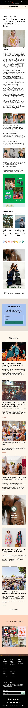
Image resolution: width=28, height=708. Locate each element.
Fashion (23, 47)
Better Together (5, 380)
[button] (3, 7)
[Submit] (14, 322)
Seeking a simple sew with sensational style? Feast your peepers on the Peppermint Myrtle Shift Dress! (14, 551)
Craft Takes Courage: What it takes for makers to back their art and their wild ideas (14, 593)
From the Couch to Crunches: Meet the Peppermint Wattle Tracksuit (20, 232)
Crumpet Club (23, 705)
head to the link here (18, 102)
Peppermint (17, 213)
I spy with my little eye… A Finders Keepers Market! (13, 443)
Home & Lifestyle (5, 566)
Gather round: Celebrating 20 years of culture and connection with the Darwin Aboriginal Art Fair (12, 365)
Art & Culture (5, 213)
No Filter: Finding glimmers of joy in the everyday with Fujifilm (8, 232)
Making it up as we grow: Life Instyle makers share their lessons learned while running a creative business (14, 479)
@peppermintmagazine (14, 623)
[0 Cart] (25, 6)
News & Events (12, 420)
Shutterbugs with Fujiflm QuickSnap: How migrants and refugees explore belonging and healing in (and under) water (13, 404)
